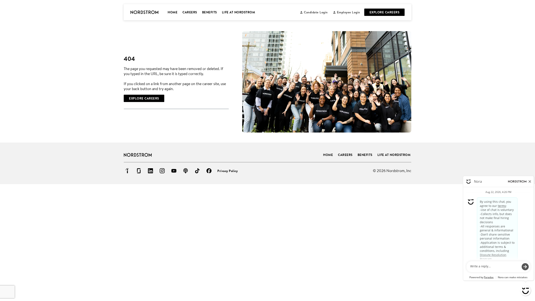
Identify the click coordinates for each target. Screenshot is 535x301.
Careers (345, 155)
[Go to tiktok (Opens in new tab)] (197, 170)
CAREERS (189, 12)
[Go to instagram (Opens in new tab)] (162, 170)
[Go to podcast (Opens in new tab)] (185, 170)
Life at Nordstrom (394, 155)
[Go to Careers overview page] (144, 12)
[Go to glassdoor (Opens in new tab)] (138, 170)
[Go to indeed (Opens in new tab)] (127, 170)
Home (328, 155)
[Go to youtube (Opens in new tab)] (174, 170)
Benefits (365, 155)
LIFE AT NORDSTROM (238, 12)
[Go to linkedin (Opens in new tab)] (150, 170)
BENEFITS (209, 12)
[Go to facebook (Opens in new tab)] (209, 170)
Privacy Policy (227, 171)
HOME (172, 12)
